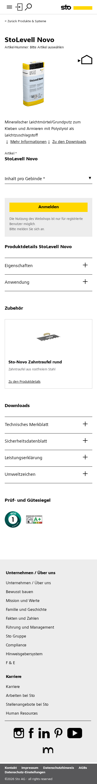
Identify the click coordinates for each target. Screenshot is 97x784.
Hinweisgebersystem (24, 654)
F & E (10, 663)
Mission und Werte (23, 601)
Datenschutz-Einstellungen (25, 772)
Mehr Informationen (28, 142)
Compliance (16, 645)
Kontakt (11, 768)
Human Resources (22, 714)
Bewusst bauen (19, 592)
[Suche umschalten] (28, 7)
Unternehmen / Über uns (30, 573)
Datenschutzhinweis (58, 768)
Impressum (29, 768)
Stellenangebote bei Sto (27, 705)
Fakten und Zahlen (22, 619)
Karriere (13, 677)
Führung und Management (30, 628)
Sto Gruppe (16, 636)
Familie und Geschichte (26, 610)
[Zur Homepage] (76, 7)
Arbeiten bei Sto (20, 696)
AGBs (83, 768)
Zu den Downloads (69, 142)
